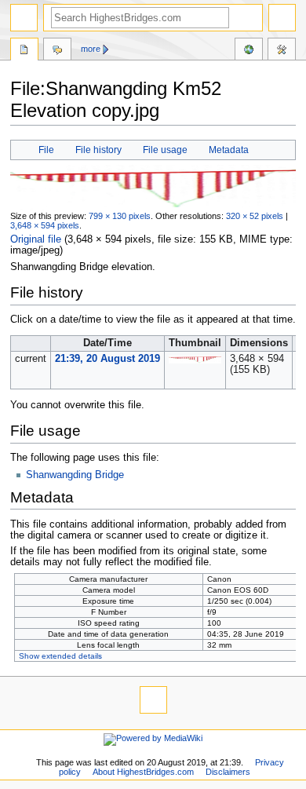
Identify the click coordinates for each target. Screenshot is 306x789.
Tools (281, 51)
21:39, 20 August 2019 (107, 358)
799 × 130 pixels (120, 216)
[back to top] (153, 700)
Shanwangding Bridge (75, 474)
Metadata (229, 149)
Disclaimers (228, 771)
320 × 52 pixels (254, 216)
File (46, 149)
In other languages (248, 51)
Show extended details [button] (60, 656)
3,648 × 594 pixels (44, 225)
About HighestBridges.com (143, 771)
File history (98, 149)
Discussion (57, 51)
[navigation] (24, 17)
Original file (35, 239)
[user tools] (282, 17)
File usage (165, 149)
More (90, 48)
